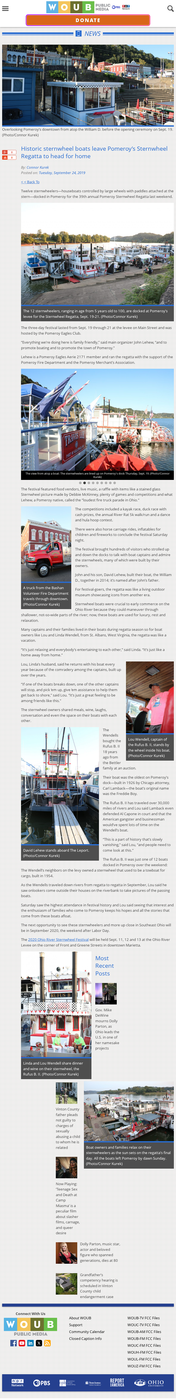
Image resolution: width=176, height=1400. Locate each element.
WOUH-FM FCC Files (144, 1352)
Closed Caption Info (85, 1338)
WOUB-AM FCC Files (144, 1331)
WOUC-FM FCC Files (144, 1345)
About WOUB (80, 1317)
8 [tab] (110, 483)
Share (4, 157)
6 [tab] (102, 483)
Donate (88, 20)
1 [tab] (80, 483)
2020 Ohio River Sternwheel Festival (58, 939)
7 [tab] (106, 483)
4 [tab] (93, 483)
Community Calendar (87, 1331)
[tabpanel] (97, 422)
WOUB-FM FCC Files (144, 1338)
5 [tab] (97, 483)
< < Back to (30, 181)
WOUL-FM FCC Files (143, 1359)
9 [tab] (114, 483)
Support (75, 1324)
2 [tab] (84, 483)
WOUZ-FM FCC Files (144, 1366)
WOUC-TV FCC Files (143, 1324)
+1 (4, 152)
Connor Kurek (38, 167)
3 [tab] (89, 483)
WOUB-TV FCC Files (143, 1317)
